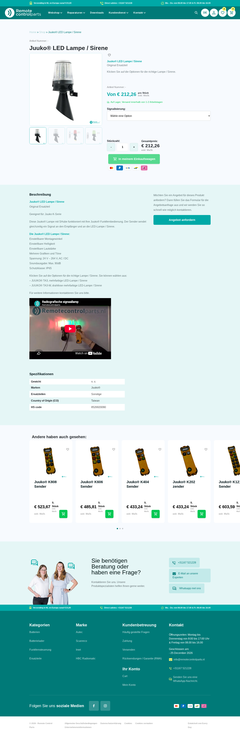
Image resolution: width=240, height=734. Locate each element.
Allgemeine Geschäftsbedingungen (81, 723)
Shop (42, 32)
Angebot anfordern (182, 220)
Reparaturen (74, 12)
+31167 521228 (187, 562)
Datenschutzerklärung (110, 723)
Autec (79, 632)
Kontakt (138, 12)
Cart (124, 676)
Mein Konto (129, 685)
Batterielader (36, 641)
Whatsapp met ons (190, 588)
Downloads (97, 12)
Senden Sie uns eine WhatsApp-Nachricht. (185, 679)
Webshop (54, 12)
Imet (78, 649)
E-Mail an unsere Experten (185, 575)
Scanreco (81, 641)
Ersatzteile (35, 658)
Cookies (128, 723)
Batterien (34, 632)
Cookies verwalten (144, 723)
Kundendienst (117, 12)
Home (32, 32)
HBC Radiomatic (86, 658)
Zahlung (127, 641)
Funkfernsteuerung (40, 649)
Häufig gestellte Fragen (136, 632)
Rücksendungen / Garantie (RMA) (142, 658)
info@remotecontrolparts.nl (189, 659)
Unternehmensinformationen (78, 727)
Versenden (128, 649)
